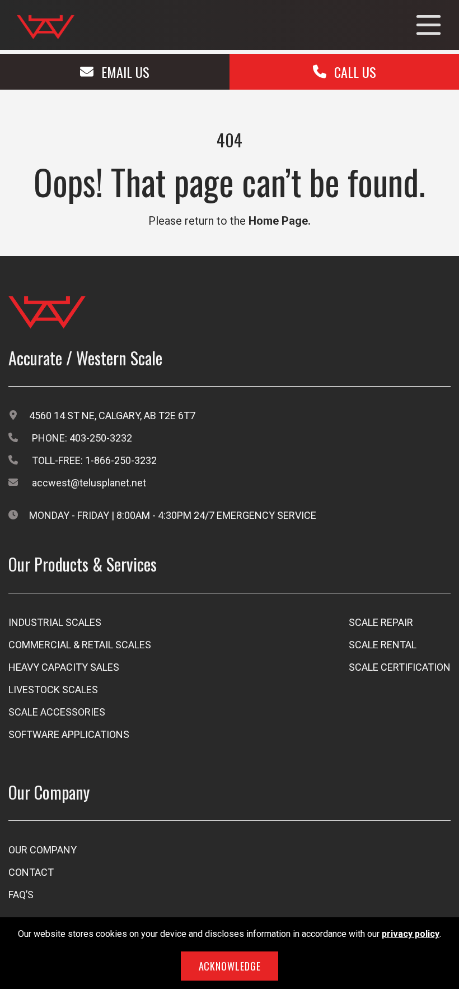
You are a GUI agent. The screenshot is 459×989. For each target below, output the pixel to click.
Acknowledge (230, 966)
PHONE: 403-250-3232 (82, 438)
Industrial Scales (54, 622)
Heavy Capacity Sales (63, 667)
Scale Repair (381, 622)
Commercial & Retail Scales (79, 645)
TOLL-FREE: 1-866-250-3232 (94, 460)
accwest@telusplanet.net (89, 483)
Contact (31, 872)
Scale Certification (400, 667)
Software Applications (68, 734)
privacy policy (410, 933)
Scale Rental (382, 645)
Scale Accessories (56, 712)
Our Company (42, 850)
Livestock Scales (53, 689)
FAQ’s (21, 894)
